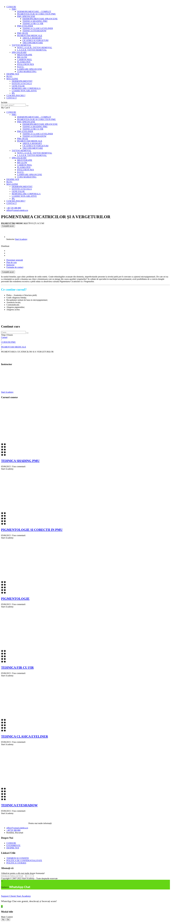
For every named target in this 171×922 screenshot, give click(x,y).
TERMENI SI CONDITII (17, 858)
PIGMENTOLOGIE (15, 598)
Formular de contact (14, 267)
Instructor (10, 239)
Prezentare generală (14, 260)
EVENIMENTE (13, 845)
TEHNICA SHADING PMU (35, 21)
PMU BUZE (22, 33)
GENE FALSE (18, 86)
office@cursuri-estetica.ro (17, 210)
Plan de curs (11, 262)
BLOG (9, 76)
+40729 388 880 (13, 830)
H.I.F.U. (20, 67)
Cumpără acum (8, 226)
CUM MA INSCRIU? (15, 95)
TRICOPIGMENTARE (32, 43)
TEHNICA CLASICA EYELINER (37, 28)
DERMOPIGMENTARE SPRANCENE (40, 19)
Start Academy (21, 239)
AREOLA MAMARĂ (32, 38)
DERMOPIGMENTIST (22, 81)
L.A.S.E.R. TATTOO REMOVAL (32, 50)
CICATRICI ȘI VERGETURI (35, 40)
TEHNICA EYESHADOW (34, 31)
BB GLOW (22, 57)
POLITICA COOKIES (16, 863)
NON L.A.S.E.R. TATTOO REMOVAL (34, 47)
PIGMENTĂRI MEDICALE (29, 35)
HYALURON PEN (25, 64)
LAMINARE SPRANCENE (29, 69)
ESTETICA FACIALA (22, 83)
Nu (3, 920)
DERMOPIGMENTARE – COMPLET (34, 11)
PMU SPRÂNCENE (26, 16)
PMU (14, 9)
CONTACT (11, 98)
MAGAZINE (12, 79)
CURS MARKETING (26, 71)
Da (8, 920)
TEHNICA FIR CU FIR (32, 23)
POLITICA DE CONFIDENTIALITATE (24, 860)
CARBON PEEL (24, 59)
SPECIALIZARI (19, 52)
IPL (13, 93)
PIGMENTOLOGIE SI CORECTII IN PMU (36, 14)
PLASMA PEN (23, 62)
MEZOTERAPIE (24, 55)
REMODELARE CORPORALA (26, 88)
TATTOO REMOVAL (21, 45)
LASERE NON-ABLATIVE (24, 91)
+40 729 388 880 (13, 208)
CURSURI (11, 7)
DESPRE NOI (12, 74)
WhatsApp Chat (19, 887)
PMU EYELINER (25, 26)
